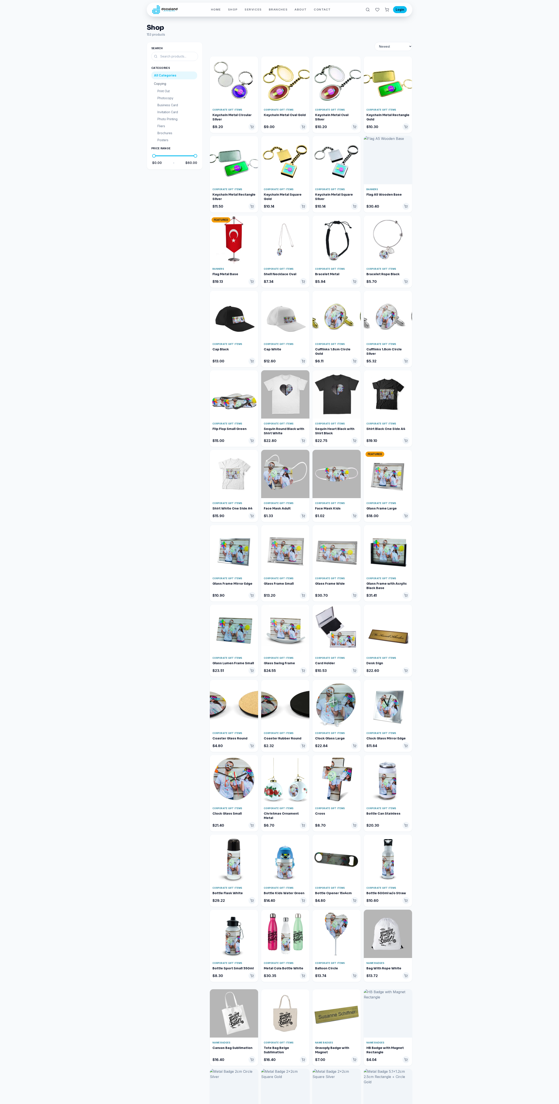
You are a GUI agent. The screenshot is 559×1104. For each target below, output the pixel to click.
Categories (160, 68)
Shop (233, 9)
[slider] (154, 156)
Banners (372, 189)
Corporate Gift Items (227, 109)
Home (216, 9)
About (301, 9)
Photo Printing (167, 119)
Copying (160, 83)
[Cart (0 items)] (386, 9)
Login (400, 9)
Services (253, 9)
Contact (322, 9)
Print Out (163, 91)
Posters (162, 140)
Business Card (167, 105)
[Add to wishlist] (254, 61)
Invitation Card (167, 112)
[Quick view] (254, 69)
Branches (278, 9)
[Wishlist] (377, 9)
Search (157, 48)
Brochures (164, 133)
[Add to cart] (251, 126)
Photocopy (165, 98)
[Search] (367, 9)
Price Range (161, 148)
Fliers (161, 126)
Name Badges (375, 963)
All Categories (165, 75)
